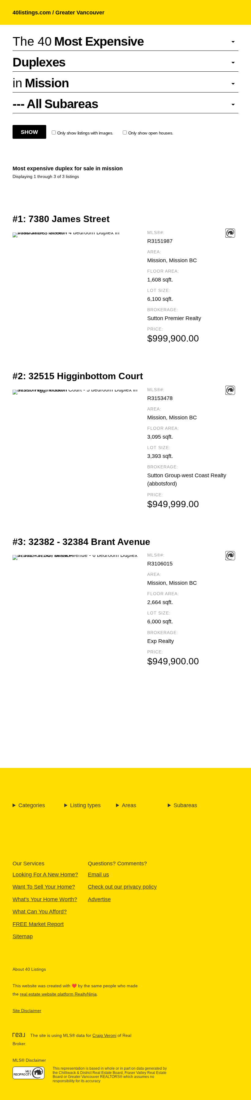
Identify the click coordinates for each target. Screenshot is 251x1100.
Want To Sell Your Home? (44, 886)
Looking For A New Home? (45, 874)
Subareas (185, 805)
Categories (31, 805)
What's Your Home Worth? (45, 899)
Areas (129, 805)
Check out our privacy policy (122, 886)
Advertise (99, 899)
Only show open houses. (150, 133)
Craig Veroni (104, 1035)
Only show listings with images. (85, 133)
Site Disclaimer (27, 1010)
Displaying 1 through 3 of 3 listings (46, 176)
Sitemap (23, 936)
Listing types (85, 805)
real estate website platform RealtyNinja (58, 994)
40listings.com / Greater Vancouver (58, 12)
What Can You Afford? (40, 911)
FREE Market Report (38, 924)
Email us (98, 874)
